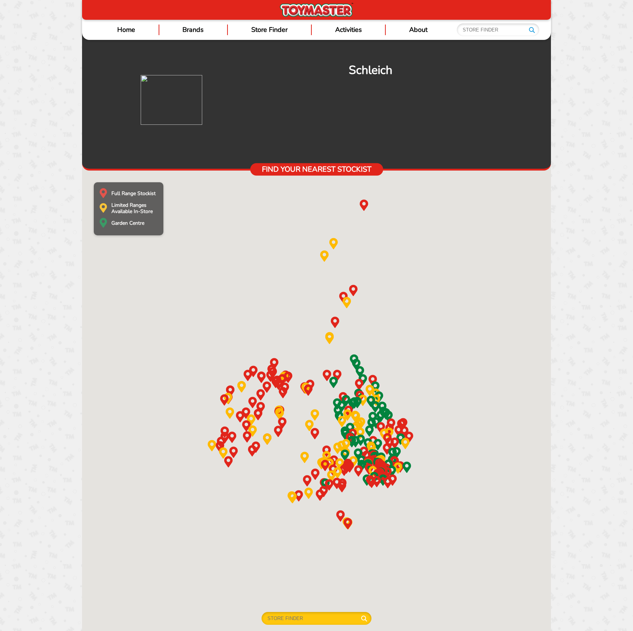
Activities (348, 29)
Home (126, 29)
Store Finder (269, 29)
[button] (373, 380)
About (418, 29)
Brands (193, 29)
